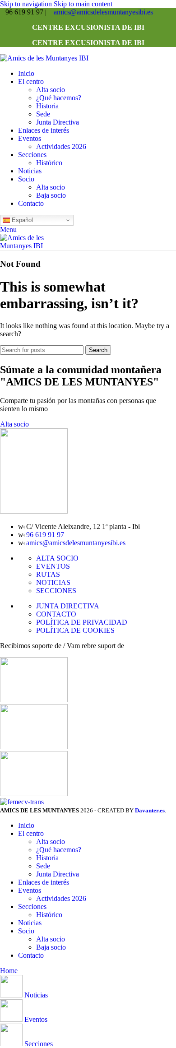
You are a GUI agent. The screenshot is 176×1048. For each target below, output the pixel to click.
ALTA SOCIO (57, 558)
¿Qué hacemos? (58, 98)
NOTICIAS (53, 582)
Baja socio (51, 195)
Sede (43, 114)
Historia (47, 106)
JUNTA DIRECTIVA (67, 606)
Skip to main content (83, 4)
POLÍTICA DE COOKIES (75, 630)
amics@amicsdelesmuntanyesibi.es (103, 12)
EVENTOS (53, 566)
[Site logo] (44, 58)
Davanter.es (150, 810)
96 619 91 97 (45, 534)
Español (21, 220)
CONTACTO (56, 614)
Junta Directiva (57, 122)
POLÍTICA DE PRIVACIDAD (81, 622)
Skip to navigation (27, 4)
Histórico (49, 163)
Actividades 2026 (61, 146)
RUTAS (48, 574)
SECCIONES (56, 590)
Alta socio (50, 89)
